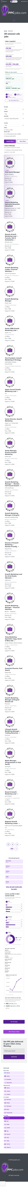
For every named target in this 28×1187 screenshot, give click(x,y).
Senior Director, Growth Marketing (13, 420)
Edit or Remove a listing (14, 1031)
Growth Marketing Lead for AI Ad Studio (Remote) (13, 576)
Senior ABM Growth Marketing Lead (12, 329)
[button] (14, 20)
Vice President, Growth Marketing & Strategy (13, 359)
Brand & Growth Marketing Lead (11, 793)
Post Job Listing (14, 1021)
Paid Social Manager (12, 172)
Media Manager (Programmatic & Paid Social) (13, 762)
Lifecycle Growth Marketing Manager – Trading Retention (12, 731)
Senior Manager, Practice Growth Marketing (11, 452)
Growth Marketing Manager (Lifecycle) (12, 514)
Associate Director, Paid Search (13, 669)
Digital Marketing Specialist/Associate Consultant (12, 204)
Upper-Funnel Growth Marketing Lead (13, 390)
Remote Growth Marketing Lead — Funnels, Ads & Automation (11, 237)
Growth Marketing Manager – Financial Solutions (12, 607)
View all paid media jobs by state (14, 888)
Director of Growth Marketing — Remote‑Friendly (12, 545)
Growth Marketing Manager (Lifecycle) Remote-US (12, 700)
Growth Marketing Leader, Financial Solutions (11, 269)
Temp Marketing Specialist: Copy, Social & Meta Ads (13, 639)
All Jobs (5, 31)
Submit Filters (10, 141)
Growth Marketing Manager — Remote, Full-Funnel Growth (13, 484)
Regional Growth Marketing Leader (12, 822)
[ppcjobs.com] (14, 1167)
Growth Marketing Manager (11, 300)
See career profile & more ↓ (14, 100)
